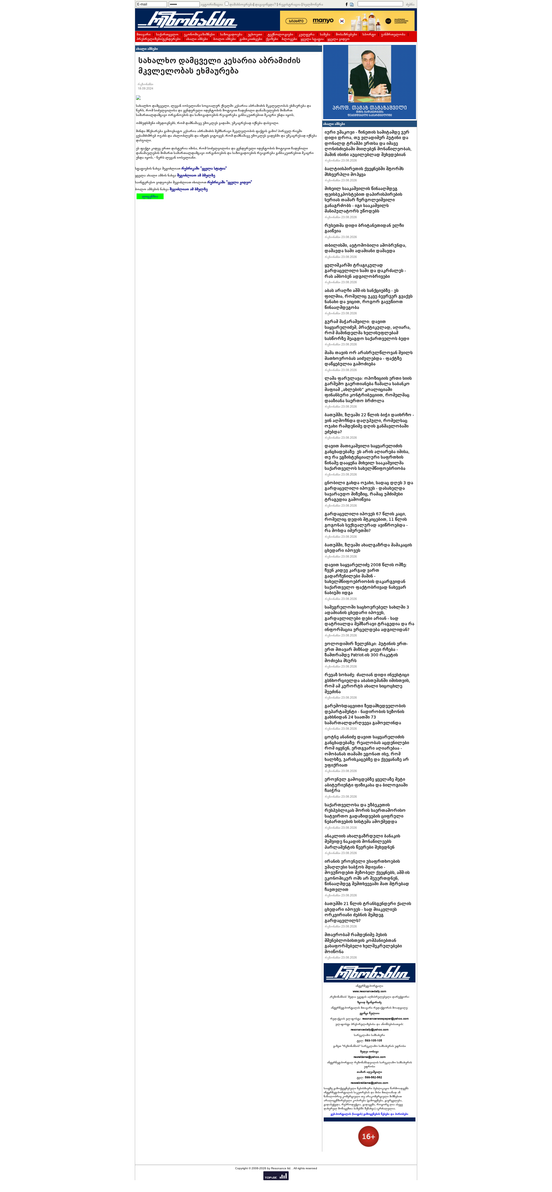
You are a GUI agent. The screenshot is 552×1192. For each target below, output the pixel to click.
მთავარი (144, 34)
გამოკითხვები (250, 39)
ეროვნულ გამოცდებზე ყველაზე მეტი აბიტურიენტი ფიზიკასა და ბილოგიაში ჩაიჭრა (366, 785)
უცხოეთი (255, 34)
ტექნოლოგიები (280, 34)
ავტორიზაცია (212, 4)
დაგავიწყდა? (265, 4)
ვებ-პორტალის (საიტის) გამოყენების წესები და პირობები (369, 1114)
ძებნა (410, 4)
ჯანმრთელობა (393, 34)
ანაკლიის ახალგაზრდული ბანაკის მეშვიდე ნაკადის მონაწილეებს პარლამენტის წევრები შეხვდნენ (362, 841)
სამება (325, 34)
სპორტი (369, 34)
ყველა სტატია (312, 39)
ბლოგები (289, 39)
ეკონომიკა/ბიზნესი (199, 34)
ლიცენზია (150, 196)
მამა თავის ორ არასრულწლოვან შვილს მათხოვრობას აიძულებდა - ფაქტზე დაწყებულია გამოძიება (369, 358)
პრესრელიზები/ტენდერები (159, 39)
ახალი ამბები (197, 39)
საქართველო (167, 34)
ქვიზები (272, 39)
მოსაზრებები (346, 34)
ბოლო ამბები (224, 39)
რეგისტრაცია (290, 4)
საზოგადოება (231, 34)
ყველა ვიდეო (338, 39)
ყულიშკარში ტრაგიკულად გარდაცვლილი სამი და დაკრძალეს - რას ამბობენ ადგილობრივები (365, 271)
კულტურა (307, 34)
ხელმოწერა (313, 4)
